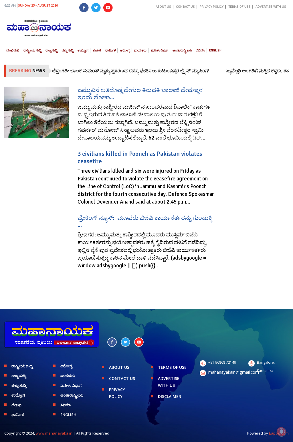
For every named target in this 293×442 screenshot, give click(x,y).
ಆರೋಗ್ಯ (125, 50)
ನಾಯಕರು (140, 50)
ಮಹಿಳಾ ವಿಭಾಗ (159, 50)
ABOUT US (163, 7)
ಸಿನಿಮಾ (200, 50)
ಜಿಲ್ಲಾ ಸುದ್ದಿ (67, 50)
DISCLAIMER (169, 396)
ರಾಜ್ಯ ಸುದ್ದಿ (51, 50)
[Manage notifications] (281, 431)
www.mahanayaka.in (54, 433)
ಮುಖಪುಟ (12, 50)
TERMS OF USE (239, 7)
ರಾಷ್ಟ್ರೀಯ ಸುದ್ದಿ (32, 50)
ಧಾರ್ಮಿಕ (110, 50)
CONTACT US (185, 7)
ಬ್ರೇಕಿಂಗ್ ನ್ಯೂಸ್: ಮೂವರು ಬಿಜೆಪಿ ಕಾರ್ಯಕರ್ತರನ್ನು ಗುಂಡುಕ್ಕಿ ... (145, 221)
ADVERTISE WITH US (271, 7)
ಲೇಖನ (97, 50)
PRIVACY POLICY (211, 7)
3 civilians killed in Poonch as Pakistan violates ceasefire (140, 157)
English (215, 50)
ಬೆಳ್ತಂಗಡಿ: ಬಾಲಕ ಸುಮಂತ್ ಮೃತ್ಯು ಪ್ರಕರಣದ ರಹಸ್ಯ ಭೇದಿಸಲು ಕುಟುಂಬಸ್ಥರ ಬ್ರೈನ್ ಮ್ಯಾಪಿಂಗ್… (124, 71)
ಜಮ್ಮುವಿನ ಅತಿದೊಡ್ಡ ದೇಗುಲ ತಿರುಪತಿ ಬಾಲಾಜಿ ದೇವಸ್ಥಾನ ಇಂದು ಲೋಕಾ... (140, 93)
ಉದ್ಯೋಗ (83, 50)
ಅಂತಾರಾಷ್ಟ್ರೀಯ (182, 50)
